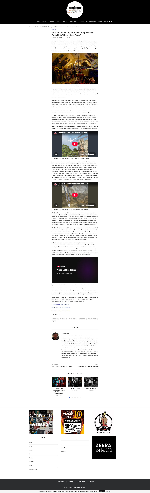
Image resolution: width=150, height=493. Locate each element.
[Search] (112, 22)
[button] (53, 387)
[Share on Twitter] (75, 327)
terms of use (64, 451)
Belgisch (81, 21)
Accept (101, 491)
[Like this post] (72, 327)
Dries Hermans (72, 318)
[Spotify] (109, 22)
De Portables (63, 318)
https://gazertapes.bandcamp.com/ (60, 304)
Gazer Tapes (82, 318)
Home (38, 21)
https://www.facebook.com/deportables (61, 311)
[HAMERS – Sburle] (91, 382)
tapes (54, 321)
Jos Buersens (59, 37)
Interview (73, 21)
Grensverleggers (91, 21)
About (100, 21)
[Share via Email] (77, 327)
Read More (108, 491)
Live (58, 21)
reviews (31, 450)
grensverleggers (33, 469)
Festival (65, 21)
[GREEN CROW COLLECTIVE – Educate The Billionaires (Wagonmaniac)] (59, 382)
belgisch (31, 465)
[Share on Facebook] (74, 327)
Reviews (52, 21)
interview (31, 461)
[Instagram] (107, 22)
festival (31, 457)
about (30, 473)
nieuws (44, 21)
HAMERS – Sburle (91, 388)
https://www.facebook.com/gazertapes (61, 307)
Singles (37, 26)
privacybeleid (64, 447)
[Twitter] (105, 22)
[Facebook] (104, 22)
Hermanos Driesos (92, 318)
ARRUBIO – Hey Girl (75, 388)
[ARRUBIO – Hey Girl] (75, 382)
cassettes (55, 318)
